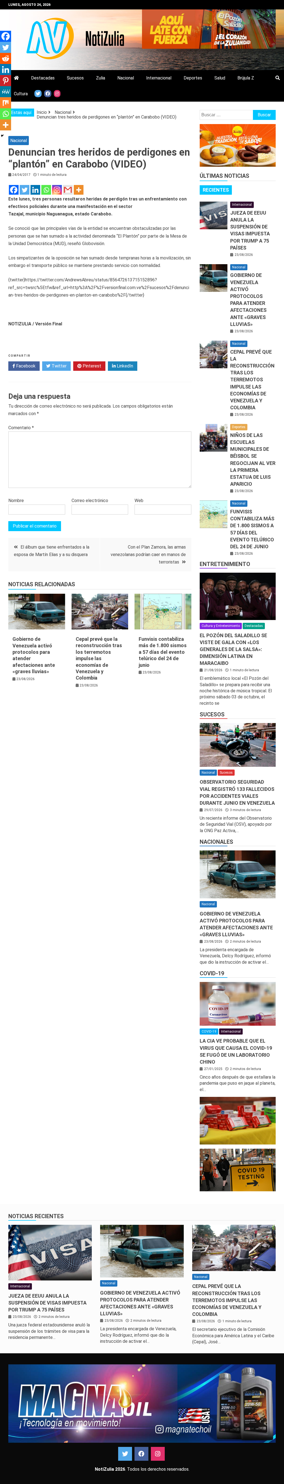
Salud (219, 78)
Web (139, 500)
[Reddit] (5, 58)
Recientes (216, 190)
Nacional (125, 78)
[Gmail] (68, 190)
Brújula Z (245, 78)
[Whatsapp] (46, 190)
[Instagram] (57, 190)
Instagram (158, 1454)
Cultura (21, 93)
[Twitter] (24, 190)
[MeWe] (5, 91)
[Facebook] (14, 190)
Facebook (25, 366)
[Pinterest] (5, 80)
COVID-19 (212, 973)
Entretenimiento (225, 564)
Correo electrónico (90, 500)
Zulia (100, 78)
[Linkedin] (35, 190)
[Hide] (2, 135)
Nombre (16, 500)
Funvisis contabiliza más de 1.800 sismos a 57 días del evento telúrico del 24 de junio (163, 652)
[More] (78, 190)
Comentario (21, 427)
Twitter (58, 366)
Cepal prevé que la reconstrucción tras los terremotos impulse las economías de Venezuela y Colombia (99, 658)
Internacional (158, 78)
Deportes (193, 78)
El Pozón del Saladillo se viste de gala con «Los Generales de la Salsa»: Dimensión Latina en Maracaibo (233, 649)
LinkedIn (124, 366)
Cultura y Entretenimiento (221, 626)
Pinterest (91, 366)
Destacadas (43, 78)
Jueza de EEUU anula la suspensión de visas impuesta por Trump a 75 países (47, 1303)
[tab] (216, 190)
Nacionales (216, 842)
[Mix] (5, 102)
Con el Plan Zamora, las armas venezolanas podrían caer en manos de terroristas (148, 554)
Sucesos (75, 78)
